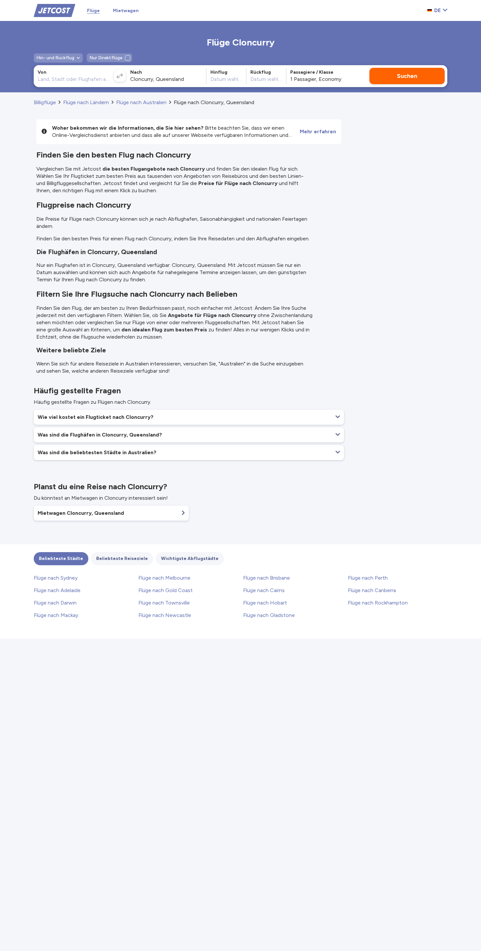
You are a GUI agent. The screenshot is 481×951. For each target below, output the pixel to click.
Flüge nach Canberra (372, 590)
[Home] (54, 10)
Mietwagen (126, 10)
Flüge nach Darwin (55, 603)
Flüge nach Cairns (264, 590)
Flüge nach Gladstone (269, 615)
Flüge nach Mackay (56, 615)
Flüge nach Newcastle (164, 615)
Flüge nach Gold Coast (165, 590)
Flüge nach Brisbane (266, 578)
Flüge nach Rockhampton (378, 603)
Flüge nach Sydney (56, 578)
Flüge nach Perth (368, 578)
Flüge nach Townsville (164, 603)
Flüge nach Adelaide (57, 590)
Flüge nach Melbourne (164, 578)
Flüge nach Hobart (265, 603)
